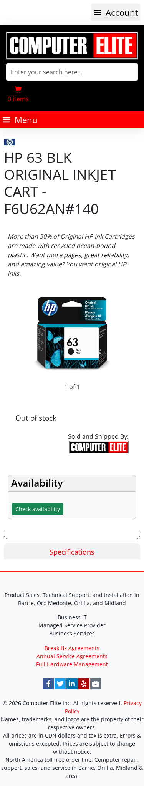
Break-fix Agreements (72, 648)
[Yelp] (83, 683)
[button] (115, 12)
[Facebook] (48, 683)
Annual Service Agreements (72, 656)
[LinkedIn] (72, 683)
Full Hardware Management (72, 664)
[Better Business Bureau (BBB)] (95, 683)
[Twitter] (60, 683)
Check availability (37, 509)
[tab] (72, 551)
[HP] (9, 140)
